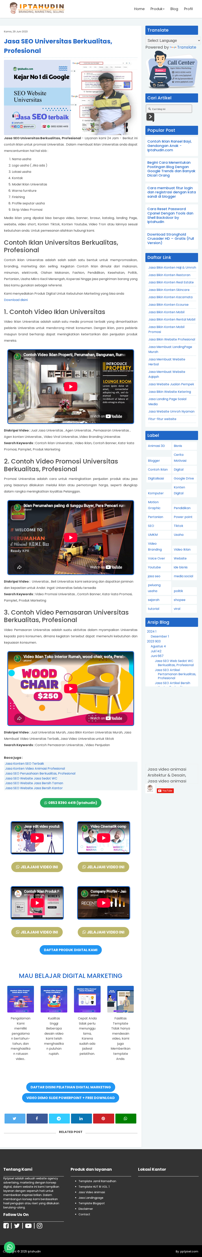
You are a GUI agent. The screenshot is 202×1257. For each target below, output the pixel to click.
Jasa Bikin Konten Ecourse (168, 304)
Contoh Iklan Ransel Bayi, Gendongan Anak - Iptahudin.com (169, 145)
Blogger (154, 460)
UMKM (153, 534)
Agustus (158, 646)
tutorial (153, 608)
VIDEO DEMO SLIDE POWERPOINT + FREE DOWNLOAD (70, 1097)
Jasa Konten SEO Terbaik (24, 763)
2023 (154, 641)
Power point (183, 517)
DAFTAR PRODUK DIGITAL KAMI (70, 950)
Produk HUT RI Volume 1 (30, 1248)
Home (139, 8)
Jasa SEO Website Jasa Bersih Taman (34, 783)
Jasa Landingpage (91, 1198)
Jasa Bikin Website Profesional (171, 339)
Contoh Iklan (158, 469)
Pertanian (155, 517)
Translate (186, 47)
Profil (188, 8)
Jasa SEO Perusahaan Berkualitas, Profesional (40, 773)
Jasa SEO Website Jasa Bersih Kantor (34, 788)
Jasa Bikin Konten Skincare (169, 290)
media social (183, 576)
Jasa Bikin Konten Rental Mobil (171, 319)
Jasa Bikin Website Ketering (169, 391)
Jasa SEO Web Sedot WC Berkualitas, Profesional (174, 663)
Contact (84, 1214)
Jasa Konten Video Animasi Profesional (35, 768)
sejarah (153, 600)
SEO (151, 526)
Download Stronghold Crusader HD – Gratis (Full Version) (170, 238)
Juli (156, 651)
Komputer (156, 493)
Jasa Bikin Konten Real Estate (171, 282)
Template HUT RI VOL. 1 (94, 1187)
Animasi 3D (156, 446)
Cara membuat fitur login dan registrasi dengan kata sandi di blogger (171, 192)
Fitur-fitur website (162, 419)
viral (177, 608)
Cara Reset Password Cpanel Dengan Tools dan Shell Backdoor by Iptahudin (170, 215)
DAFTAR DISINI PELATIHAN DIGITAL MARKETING (71, 1087)
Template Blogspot (92, 1203)
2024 (151, 631)
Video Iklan (182, 549)
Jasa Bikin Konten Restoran (169, 275)
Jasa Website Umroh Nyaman (171, 411)
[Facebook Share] (37, 1118)
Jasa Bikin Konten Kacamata (170, 297)
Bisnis (178, 446)
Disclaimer (86, 1209)
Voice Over (156, 558)
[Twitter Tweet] (15, 1118)
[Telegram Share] (59, 1118)
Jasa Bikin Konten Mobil (166, 312)
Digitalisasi (156, 478)
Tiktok (178, 526)
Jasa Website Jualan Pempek (171, 384)
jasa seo (154, 576)
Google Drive (184, 478)
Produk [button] (157, 8)
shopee (179, 600)
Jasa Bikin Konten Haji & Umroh (172, 267)
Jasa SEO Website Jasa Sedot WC (31, 778)
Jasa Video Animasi (92, 1192)
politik (178, 591)
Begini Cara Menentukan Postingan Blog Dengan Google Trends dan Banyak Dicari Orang (171, 169)
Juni (157, 656)
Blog (174, 8)
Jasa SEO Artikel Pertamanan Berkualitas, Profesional (175, 674)
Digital (178, 469)
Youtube (154, 567)
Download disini (16, 300)
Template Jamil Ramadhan (97, 1181)
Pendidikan (182, 508)
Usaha (178, 534)
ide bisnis (181, 567)
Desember (160, 636)
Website (180, 558)
